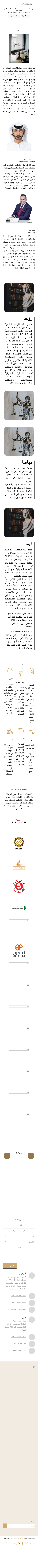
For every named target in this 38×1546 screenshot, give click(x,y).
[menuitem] (16, 1542)
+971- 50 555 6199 (18, 1336)
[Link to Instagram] (7, 1540)
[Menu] (5, 4)
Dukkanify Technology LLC (18, 1538)
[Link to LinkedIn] (4, 1540)
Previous (7, 1156)
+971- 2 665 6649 (19, 1302)
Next (31, 1156)
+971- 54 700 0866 (18, 1295)
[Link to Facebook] (10, 1540)
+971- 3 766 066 (19, 1343)
